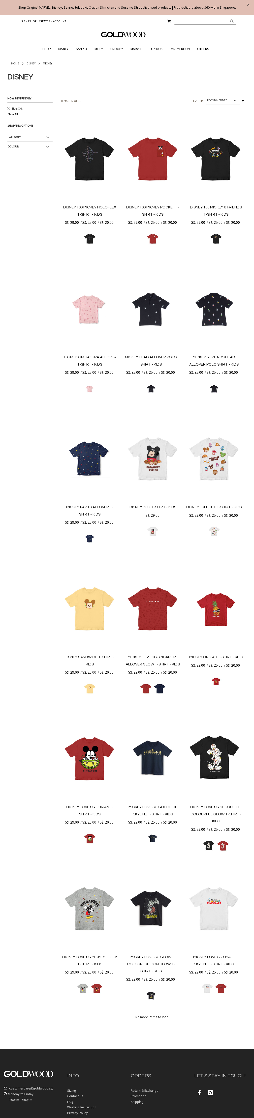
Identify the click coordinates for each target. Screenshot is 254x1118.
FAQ (70, 1101)
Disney (31, 63)
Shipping (137, 1101)
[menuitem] (47, 49)
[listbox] (90, 238)
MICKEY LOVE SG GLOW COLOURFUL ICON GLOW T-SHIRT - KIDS (151, 964)
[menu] (127, 49)
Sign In (26, 21)
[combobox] (205, 21)
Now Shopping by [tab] (19, 98)
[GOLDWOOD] (123, 36)
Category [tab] (14, 137)
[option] (90, 239)
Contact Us (75, 1096)
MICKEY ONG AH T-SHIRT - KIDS (216, 657)
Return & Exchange (145, 1090)
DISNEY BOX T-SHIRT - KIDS (152, 507)
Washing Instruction (81, 1107)
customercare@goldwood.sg (30, 1088)
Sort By (198, 100)
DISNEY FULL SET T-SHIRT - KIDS (214, 507)
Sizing (71, 1090)
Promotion (138, 1096)
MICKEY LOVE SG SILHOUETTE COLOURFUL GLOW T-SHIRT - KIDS (216, 814)
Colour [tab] (13, 146)
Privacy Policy (77, 1113)
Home (15, 63)
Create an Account (52, 21)
